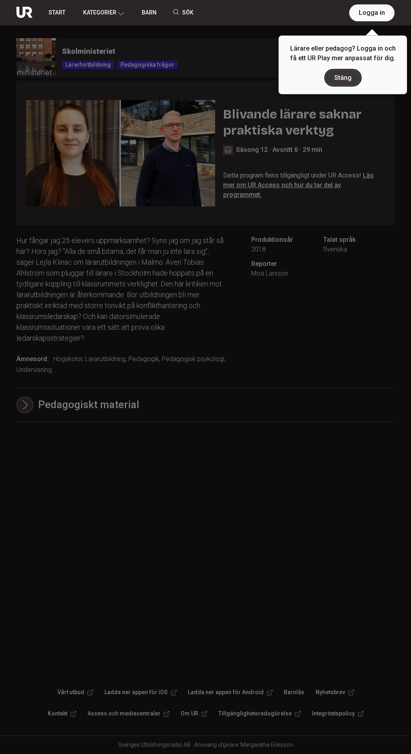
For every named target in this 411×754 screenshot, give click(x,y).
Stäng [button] (343, 78)
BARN (149, 12)
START (57, 12)
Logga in (372, 12)
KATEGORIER (99, 12)
